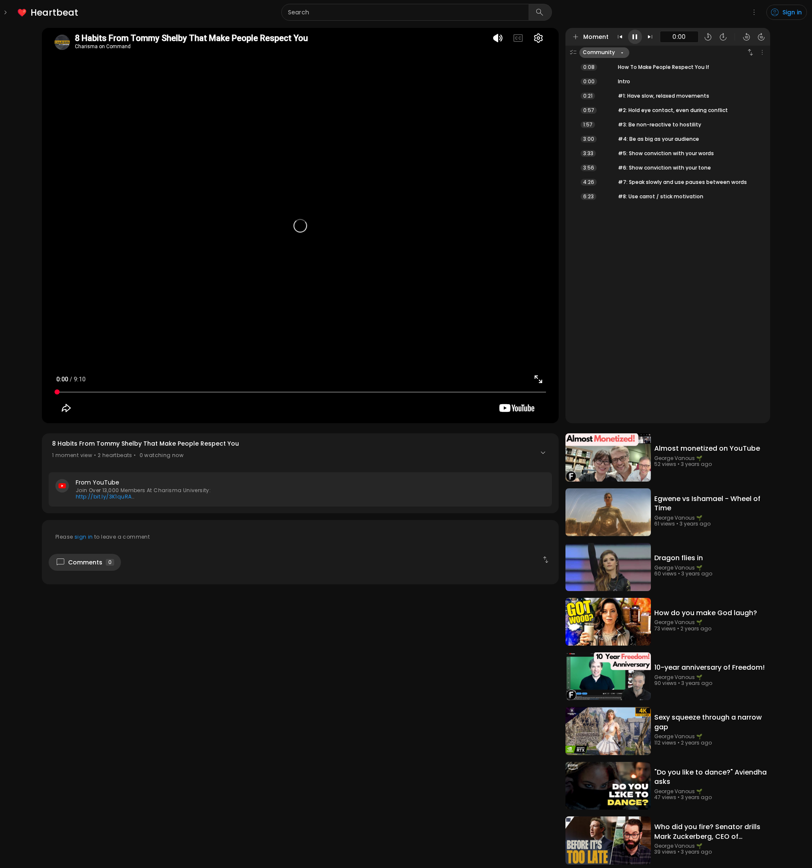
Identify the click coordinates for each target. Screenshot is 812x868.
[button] (300, 473)
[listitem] (48, 12)
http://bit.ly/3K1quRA (104, 496)
